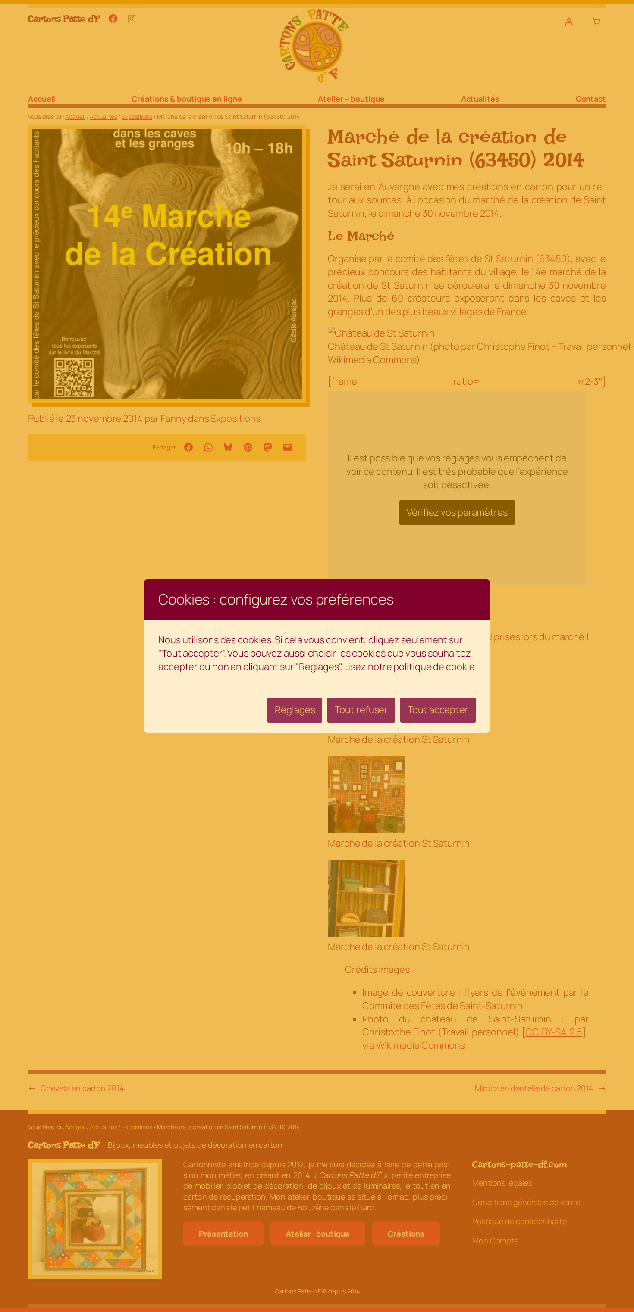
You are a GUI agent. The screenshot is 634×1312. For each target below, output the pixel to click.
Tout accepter (438, 709)
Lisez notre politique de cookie (409, 666)
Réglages (295, 709)
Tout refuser (361, 709)
